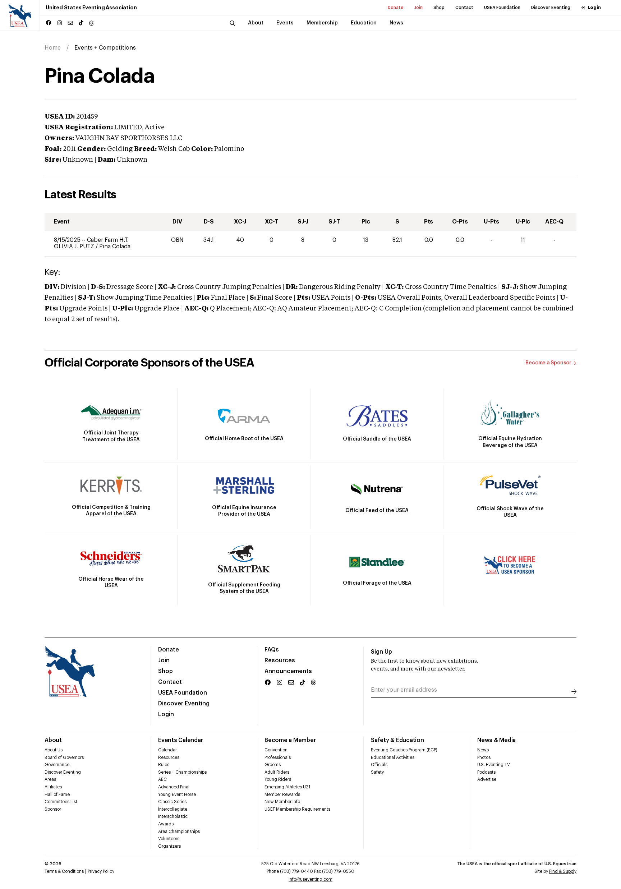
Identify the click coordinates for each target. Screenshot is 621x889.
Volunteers (168, 839)
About (53, 740)
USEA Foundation (502, 7)
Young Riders (277, 779)
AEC (162, 779)
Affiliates (53, 787)
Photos (484, 757)
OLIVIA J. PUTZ (75, 246)
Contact (464, 7)
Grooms (272, 765)
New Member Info (282, 802)
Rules (163, 765)
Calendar (167, 750)
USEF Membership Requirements (297, 809)
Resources (279, 660)
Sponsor (53, 809)
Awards (166, 824)
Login (594, 7)
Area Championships (179, 831)
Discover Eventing (550, 7)
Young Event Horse (177, 794)
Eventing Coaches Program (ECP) (404, 750)
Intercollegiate (172, 809)
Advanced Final (173, 787)
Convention (276, 750)
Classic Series (172, 802)
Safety (377, 772)
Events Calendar (180, 740)
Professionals (277, 757)
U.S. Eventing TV (493, 765)
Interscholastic (173, 816)
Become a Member (290, 740)
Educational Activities (392, 757)
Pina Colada (114, 246)
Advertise (486, 779)
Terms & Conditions (64, 871)
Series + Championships (182, 772)
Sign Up (381, 652)
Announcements (288, 671)
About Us (54, 750)
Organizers (169, 846)
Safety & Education (397, 740)
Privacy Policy (101, 871)
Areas (50, 779)
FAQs (271, 650)
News (483, 750)
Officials (379, 765)
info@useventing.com (310, 879)
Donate (396, 7)
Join (418, 7)
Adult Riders (276, 772)
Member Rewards (282, 794)
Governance (57, 765)
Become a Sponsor (548, 362)
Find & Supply (562, 871)
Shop (439, 7)
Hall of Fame (57, 794)
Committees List (61, 802)
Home (53, 48)
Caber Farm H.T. (108, 240)
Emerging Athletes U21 (287, 787)
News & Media (496, 740)
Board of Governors (64, 757)
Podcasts (486, 772)
